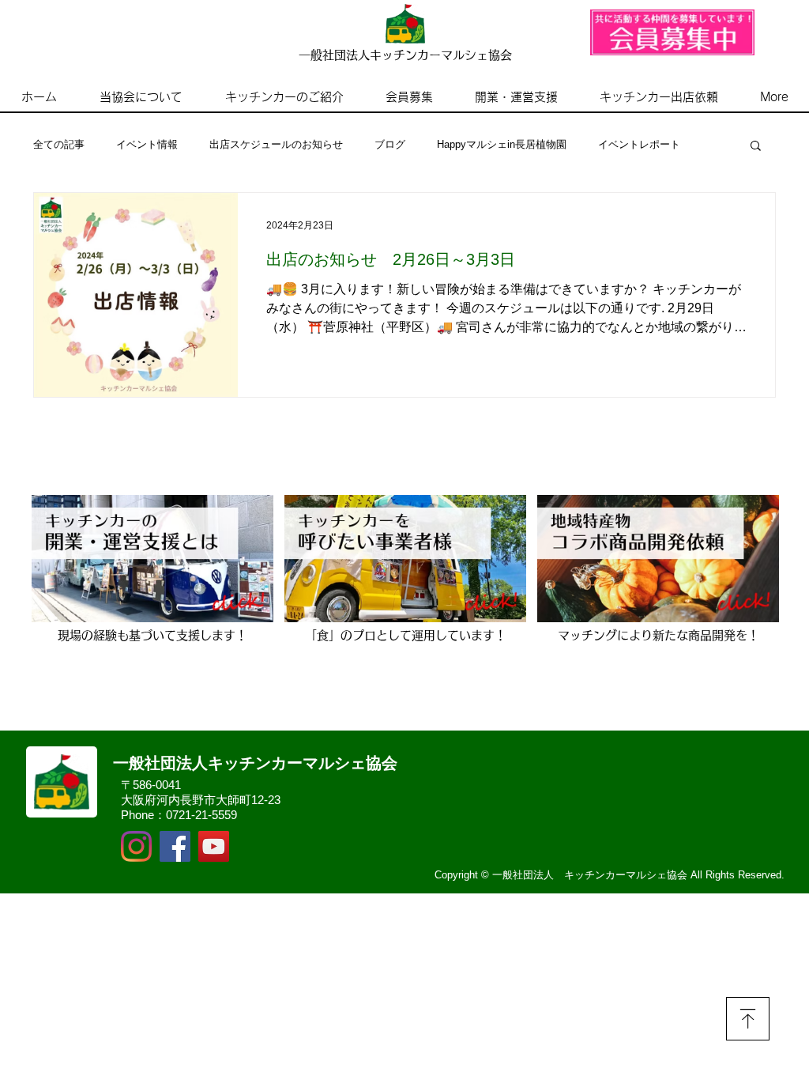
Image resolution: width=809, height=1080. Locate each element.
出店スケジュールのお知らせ (276, 144)
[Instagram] (136, 846)
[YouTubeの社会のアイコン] (213, 846)
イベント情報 (147, 144)
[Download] (747, 1018)
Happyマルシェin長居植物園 (501, 144)
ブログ (389, 144)
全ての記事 (59, 144)
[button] (755, 146)
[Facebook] (175, 846)
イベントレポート (639, 144)
